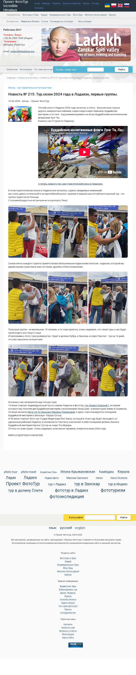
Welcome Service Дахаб (96, 15)
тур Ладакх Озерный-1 (97, 405)
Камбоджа (106, 471)
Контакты (39, 8)
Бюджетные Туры (48, 472)
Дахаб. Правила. (68, 593)
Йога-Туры (78, 15)
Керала (112, 15)
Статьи (44, 21)
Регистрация (68, 634)
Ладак (11, 478)
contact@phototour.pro (22, 51)
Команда (46, 3)
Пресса (86, 3)
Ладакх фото (52, 478)
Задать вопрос (68, 603)
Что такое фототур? (43, 69)
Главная (11, 77)
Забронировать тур (68, 589)
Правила (56, 3)
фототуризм (113, 490)
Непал (99, 478)
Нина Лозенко (119, 478)
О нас (37, 3)
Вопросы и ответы (68, 631)
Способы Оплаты (68, 599)
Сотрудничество (68, 613)
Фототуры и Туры (31, 15)
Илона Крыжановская (78, 472)
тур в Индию (117, 484)
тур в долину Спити (25, 490)
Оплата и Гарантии (72, 3)
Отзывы (95, 3)
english (80, 528)
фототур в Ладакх (71, 490)
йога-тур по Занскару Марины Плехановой (51, 412)
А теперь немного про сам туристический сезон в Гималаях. (70, 184)
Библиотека (12, 69)
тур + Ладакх (57, 484)
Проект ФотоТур (23, 484)
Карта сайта (68, 637)
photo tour (10, 472)
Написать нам (68, 628)
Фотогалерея (26, 69)
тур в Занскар (87, 484)
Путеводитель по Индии (61, 21)
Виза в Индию (84, 21)
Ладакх (44, 15)
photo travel (28, 472)
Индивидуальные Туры (60, 15)
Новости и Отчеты (28, 77)
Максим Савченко (77, 478)
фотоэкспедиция (67, 496)
